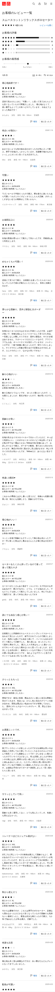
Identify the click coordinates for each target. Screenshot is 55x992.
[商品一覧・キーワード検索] (51, 4)
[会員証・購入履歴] (39, 4)
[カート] (45, 4)
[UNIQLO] (6, 4)
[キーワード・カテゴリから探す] (34, 4)
